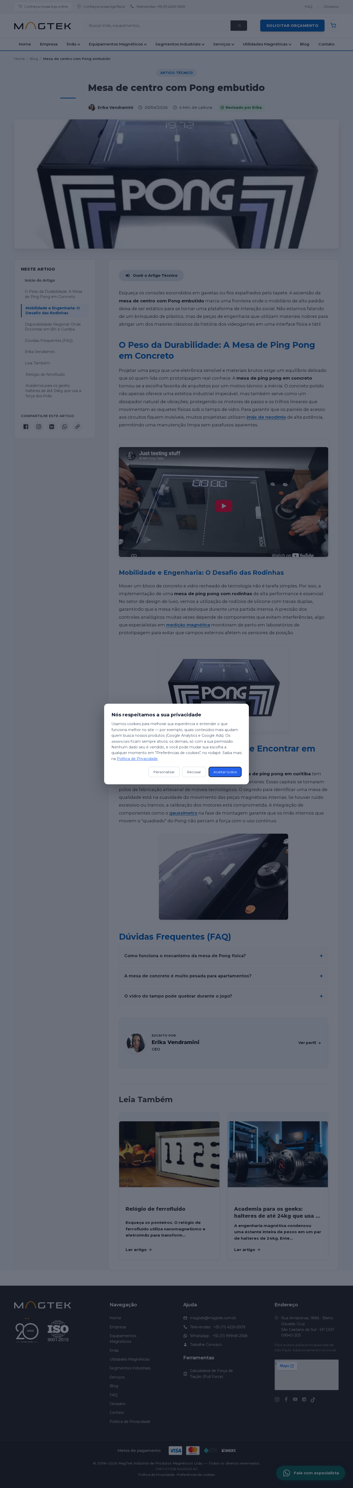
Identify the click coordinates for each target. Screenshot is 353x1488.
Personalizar (164, 772)
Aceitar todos (225, 772)
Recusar (194, 772)
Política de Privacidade (137, 758)
